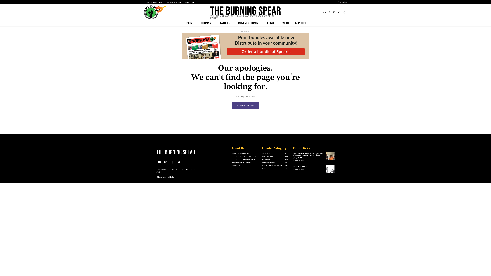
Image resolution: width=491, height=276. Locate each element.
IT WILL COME (300, 166)
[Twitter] (339, 12)
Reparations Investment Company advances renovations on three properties (308, 155)
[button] (344, 12)
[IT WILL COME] (330, 169)
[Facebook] (329, 12)
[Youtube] (324, 12)
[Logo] (177, 152)
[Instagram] (334, 12)
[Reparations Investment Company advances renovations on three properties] (330, 156)
